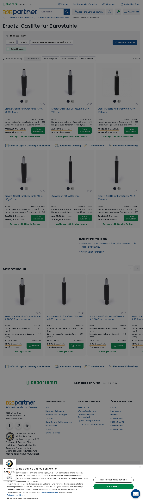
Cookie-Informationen (49, 492)
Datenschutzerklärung (16, 495)
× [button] (140, 467)
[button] (48, 498)
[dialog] (71, 483)
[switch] (9, 477)
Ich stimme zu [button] (113, 487)
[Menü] (14, 460)
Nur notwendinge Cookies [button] (113, 480)
